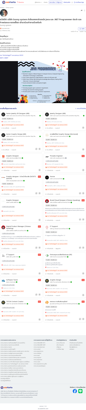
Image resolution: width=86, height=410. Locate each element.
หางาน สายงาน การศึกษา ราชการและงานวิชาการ (12, 368)
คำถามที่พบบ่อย (81, 387)
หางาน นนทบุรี (37, 349)
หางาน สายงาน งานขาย (6, 347)
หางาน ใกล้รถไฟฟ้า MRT (40, 345)
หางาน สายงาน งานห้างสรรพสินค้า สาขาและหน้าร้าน (13, 343)
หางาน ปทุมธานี (37, 357)
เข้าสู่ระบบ (59, 347)
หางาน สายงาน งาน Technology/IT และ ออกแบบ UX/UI (14, 364)
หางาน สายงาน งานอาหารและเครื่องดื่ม (10, 345)
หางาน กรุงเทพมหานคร (39, 347)
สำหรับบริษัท (67, 2)
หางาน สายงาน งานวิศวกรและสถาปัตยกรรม (11, 360)
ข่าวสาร (45, 2)
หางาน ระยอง (37, 362)
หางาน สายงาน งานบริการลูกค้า (8, 349)
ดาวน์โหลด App (80, 2)
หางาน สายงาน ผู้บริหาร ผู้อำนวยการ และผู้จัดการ (12, 376)
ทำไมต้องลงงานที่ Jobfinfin (76, 343)
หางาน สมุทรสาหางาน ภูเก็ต (40, 364)
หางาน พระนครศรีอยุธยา (39, 366)
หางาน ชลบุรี (37, 355)
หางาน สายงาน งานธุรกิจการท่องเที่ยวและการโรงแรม (13, 370)
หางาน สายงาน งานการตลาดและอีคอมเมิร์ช (11, 355)
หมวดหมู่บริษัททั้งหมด (6, 381)
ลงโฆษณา (72, 349)
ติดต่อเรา (72, 387)
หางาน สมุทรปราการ (38, 351)
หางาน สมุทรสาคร (38, 360)
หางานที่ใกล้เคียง (81, 109)
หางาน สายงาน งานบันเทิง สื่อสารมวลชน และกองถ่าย (13, 357)
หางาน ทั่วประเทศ (61, 343)
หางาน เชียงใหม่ (37, 353)
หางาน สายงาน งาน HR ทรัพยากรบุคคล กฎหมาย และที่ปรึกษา (15, 362)
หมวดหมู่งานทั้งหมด (5, 378)
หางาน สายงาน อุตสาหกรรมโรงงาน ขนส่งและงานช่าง (13, 366)
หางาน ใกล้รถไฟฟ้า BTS (39, 343)
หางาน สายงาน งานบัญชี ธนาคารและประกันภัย (11, 353)
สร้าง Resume (60, 345)
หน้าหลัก (2, 7)
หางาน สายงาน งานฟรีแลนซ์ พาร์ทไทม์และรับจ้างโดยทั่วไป (14, 374)
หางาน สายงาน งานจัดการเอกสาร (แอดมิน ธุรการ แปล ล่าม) (15, 351)
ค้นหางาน (21, 2)
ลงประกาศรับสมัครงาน (75, 345)
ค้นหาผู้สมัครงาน (73, 347)
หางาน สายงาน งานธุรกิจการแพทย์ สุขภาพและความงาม (14, 372)
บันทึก (83, 29)
